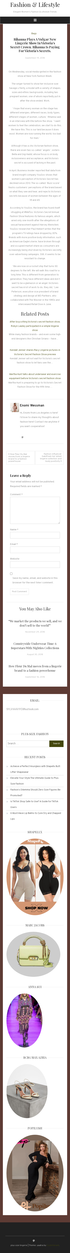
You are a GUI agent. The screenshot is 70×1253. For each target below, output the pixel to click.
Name (14, 529)
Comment (16, 494)
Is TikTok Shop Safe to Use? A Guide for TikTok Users (34, 804)
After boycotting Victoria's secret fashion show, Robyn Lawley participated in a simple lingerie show (35, 326)
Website (14, 558)
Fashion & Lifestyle (35, 4)
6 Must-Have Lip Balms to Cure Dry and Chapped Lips (35, 816)
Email (14, 544)
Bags (34, 33)
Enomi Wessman (32, 406)
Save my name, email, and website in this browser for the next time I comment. (35, 580)
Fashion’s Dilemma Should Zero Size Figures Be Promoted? (35, 792)
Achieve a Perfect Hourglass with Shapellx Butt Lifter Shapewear (35, 769)
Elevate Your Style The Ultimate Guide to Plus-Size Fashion (34, 781)
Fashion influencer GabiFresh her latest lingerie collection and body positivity (51, 458)
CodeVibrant (53, 1245)
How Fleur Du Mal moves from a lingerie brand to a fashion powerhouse (19, 458)
